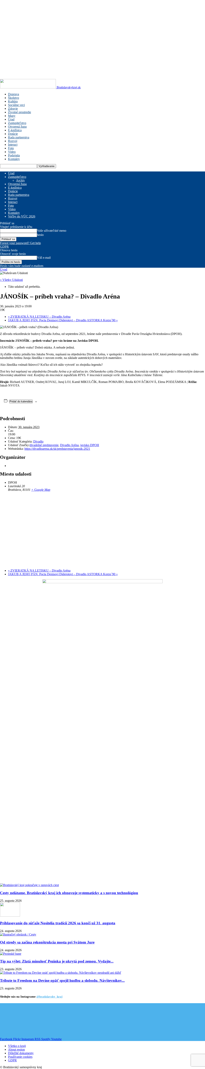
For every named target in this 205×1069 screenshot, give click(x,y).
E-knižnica (15, 130)
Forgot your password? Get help (20, 243)
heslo (40, 234)
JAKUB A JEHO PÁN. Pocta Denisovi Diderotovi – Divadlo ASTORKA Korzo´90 (63, 320)
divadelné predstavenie (44, 445)
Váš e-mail (44, 257)
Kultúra (13, 101)
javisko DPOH (89, 445)
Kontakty (14, 159)
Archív (20, 180)
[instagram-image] (17, 1020)
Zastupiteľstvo (17, 123)
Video (12, 151)
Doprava (13, 94)
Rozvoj (12, 141)
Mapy (11, 115)
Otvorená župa (17, 126)
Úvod (3, 269)
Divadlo (38, 441)
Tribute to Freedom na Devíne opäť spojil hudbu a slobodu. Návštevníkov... (62, 980)
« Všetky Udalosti (11, 280)
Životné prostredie (19, 112)
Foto (11, 148)
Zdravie (13, 108)
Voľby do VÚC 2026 (21, 216)
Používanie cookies (20, 1056)
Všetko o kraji (17, 1046)
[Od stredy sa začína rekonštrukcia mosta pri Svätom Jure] (18, 934)
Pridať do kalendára (21, 401)
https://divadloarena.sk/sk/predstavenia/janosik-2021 (57, 448)
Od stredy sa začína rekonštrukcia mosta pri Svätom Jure (47, 942)
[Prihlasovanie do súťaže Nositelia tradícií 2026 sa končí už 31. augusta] (10, 915)
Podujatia (14, 155)
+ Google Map (40, 489)
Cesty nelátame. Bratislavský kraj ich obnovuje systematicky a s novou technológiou (69, 893)
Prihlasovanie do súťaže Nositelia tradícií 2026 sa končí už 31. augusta (57, 923)
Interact (12, 144)
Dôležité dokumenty (21, 1053)
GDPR (4, 246)
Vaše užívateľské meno (51, 230)
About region (16, 1049)
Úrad (11, 119)
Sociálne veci (16, 105)
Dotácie (13, 133)
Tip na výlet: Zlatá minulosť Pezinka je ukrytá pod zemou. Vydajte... (57, 961)
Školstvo (13, 97)
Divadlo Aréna (69, 445)
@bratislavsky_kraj (49, 996)
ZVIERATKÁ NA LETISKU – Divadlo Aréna (39, 316)
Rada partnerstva (18, 137)
